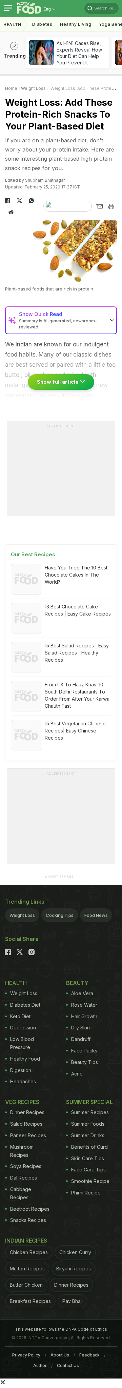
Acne (77, 1074)
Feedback (89, 1354)
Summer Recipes (90, 1112)
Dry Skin (80, 1027)
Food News (96, 915)
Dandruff (80, 1039)
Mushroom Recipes (22, 1151)
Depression (23, 1027)
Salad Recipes (26, 1124)
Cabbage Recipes (20, 1193)
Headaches (23, 1081)
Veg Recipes (22, 1102)
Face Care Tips (88, 1169)
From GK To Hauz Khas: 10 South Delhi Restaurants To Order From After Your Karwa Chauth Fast (77, 695)
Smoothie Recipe (90, 1181)
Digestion (20, 1070)
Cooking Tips (60, 915)
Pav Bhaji (72, 1301)
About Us (59, 1354)
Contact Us (68, 1365)
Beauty (77, 983)
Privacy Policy (26, 1354)
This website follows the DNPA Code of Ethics (61, 1329)
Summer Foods (87, 1124)
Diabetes (42, 24)
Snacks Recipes (28, 1220)
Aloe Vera (82, 993)
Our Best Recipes (33, 554)
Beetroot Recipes (29, 1209)
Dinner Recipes (27, 1112)
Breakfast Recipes (30, 1301)
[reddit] (11, 212)
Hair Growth (84, 1016)
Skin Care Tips (87, 1158)
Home (11, 88)
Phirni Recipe (86, 1192)
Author (40, 1365)
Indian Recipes (26, 1240)
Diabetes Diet (25, 1005)
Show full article (58, 382)
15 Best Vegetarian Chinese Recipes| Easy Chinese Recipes (75, 731)
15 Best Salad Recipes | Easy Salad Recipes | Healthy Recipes (77, 653)
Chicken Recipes (29, 1252)
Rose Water (84, 1005)
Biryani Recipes (73, 1268)
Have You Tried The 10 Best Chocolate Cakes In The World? (76, 575)
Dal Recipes (23, 1178)
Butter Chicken (26, 1285)
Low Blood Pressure (22, 1043)
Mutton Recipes (27, 1268)
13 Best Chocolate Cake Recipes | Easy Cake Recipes (78, 610)
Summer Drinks (87, 1135)
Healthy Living (76, 24)
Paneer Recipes (28, 1135)
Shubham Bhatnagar (45, 180)
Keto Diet (20, 1016)
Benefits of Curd (89, 1147)
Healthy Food (25, 1059)
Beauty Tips (84, 1062)
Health (12, 24)
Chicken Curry (75, 1252)
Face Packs (84, 1050)
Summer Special (89, 1102)
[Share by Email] (99, 206)
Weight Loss (33, 88)
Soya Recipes (25, 1166)
